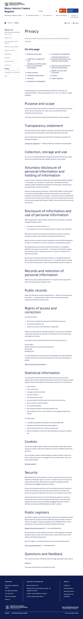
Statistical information (35, 76)
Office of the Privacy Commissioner (36, 364)
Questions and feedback (36, 81)
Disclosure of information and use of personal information (36, 66)
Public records (32, 73)
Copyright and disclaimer (12, 72)
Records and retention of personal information (60, 67)
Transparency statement (60, 54)
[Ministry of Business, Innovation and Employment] (16, 607)
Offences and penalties (12, 47)
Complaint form (9, 61)
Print (68, 23)
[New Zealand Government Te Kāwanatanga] (70, 608)
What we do (8, 38)
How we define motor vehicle (11, 42)
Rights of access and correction (59, 72)
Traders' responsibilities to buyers (37, 593)
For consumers (9, 593)
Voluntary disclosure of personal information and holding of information (61, 59)
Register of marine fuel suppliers (35, 528)
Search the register (10, 596)
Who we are (8, 34)
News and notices (10, 50)
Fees (6, 76)
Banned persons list (32, 585)
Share (76, 23)
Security (30, 78)
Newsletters (8, 54)
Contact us (8, 65)
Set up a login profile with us (35, 596)
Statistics (7, 58)
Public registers (57, 78)
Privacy (7, 69)
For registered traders (11, 590)
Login (63, 11)
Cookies (54, 76)
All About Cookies (30, 464)
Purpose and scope (34, 54)
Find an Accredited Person (33, 545)
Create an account (70, 10)
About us (10, 23)
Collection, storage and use (35, 60)
